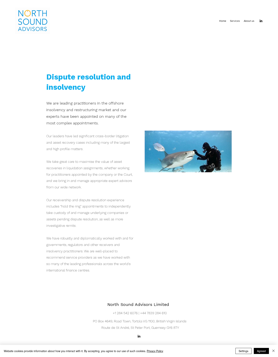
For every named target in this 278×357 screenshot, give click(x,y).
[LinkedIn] (261, 21)
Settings (243, 351)
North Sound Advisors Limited (139, 304)
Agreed (261, 351)
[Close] (273, 351)
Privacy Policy (155, 351)
